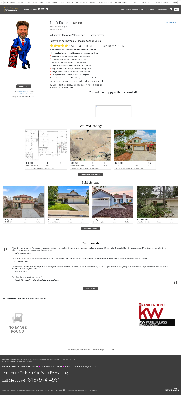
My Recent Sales (105, 2)
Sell (62, 2)
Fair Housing (58, 390)
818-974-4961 (163, 9)
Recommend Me (171, 22)
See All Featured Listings (90, 174)
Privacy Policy (49, 390)
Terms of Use (39, 390)
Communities (121, 2)
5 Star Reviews (24, 2)
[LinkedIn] (39, 10)
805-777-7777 (24, 94)
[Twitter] (47, 10)
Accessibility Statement (74, 390)
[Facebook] (44, 10)
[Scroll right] (179, 2)
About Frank (9, 2)
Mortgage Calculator (85, 2)
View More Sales (90, 228)
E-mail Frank (51, 2)
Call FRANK (38, 2)
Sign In (176, 9)
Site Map (84, 390)
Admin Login (93, 390)
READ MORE (90, 288)
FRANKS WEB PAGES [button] (160, 2)
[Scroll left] (1, 2)
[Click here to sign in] (171, 10)
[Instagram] (42, 10)
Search (70, 2)
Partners (133, 2)
